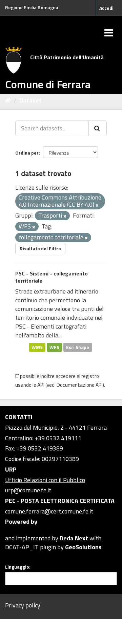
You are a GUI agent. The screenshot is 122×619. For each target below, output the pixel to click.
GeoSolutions (83, 547)
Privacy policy (22, 605)
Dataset (30, 100)
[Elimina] (97, 205)
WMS (37, 347)
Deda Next (74, 538)
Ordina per (27, 152)
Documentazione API (80, 385)
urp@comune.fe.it (28, 490)
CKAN (16, 530)
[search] (97, 128)
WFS (54, 347)
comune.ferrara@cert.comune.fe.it (49, 511)
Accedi (106, 8)
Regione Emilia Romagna (31, 7)
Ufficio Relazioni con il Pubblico (45, 480)
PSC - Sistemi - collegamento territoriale (51, 277)
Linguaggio (17, 567)
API (40, 385)
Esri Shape (77, 347)
